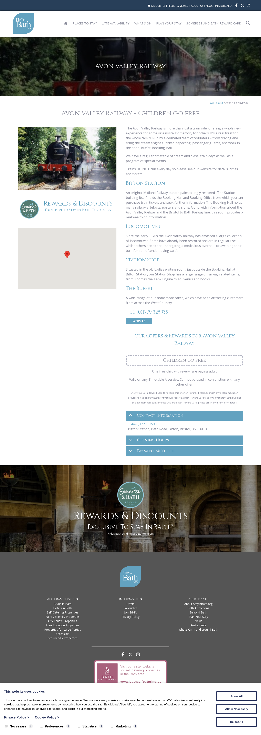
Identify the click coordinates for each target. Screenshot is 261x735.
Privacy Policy (130, 617)
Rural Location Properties (62, 625)
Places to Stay (85, 23)
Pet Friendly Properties (62, 638)
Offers (130, 604)
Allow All (237, 696)
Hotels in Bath (62, 608)
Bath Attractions (198, 608)
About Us (197, 6)
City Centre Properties (62, 621)
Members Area (223, 6)
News (209, 6)
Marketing (123, 726)
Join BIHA (130, 612)
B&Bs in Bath (63, 604)
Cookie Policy (47, 717)
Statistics (89, 726)
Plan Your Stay (168, 23)
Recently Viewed (178, 6)
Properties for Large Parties (62, 629)
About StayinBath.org (198, 604)
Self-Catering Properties (62, 612)
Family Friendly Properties (62, 617)
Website (139, 321)
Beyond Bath (198, 612)
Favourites (157, 6)
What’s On (142, 23)
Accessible (62, 634)
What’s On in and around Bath (198, 629)
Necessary (18, 726)
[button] (67, 255)
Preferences (54, 726)
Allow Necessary (236, 709)
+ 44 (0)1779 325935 (147, 312)
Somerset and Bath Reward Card (213, 23)
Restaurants (198, 625)
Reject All (236, 721)
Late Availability (115, 23)
